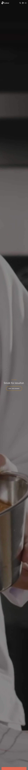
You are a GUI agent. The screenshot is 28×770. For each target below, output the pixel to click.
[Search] (20, 3)
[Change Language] (23, 3)
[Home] (5, 3)
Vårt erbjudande (14, 388)
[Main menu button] (26, 3)
